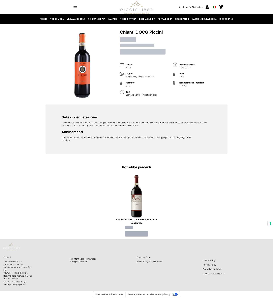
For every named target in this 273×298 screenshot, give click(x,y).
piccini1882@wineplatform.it (149, 261)
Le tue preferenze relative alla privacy (149, 294)
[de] (214, 3)
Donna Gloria (147, 19)
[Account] (207, 7)
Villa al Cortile (76, 19)
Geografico (182, 19)
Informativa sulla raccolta (109, 294)
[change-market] (191, 7)
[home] (136, 7)
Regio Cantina (128, 19)
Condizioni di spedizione (214, 273)
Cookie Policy (209, 260)
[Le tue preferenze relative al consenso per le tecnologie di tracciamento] (270, 223)
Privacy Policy (209, 265)
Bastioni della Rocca (204, 19)
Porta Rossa (165, 19)
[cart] (221, 7)
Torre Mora (57, 19)
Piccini (43, 19)
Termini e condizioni (212, 269)
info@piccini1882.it (78, 261)
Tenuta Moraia (96, 19)
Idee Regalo (226, 19)
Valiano (112, 19)
